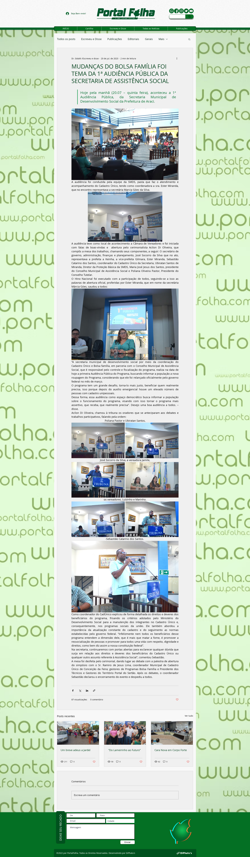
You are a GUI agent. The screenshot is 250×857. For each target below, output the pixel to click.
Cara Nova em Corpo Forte (171, 750)
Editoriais (133, 39)
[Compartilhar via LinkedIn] (87, 690)
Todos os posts (66, 39)
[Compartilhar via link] (94, 690)
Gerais (149, 39)
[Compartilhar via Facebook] (72, 690)
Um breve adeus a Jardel (75, 750)
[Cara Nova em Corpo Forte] (172, 733)
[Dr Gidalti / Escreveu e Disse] (191, 11)
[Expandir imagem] (98, 440)
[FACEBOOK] (176, 11)
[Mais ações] (177, 58)
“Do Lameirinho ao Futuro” (124, 750)
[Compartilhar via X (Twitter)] (80, 690)
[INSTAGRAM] (181, 11)
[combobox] (120, 821)
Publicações (114, 39)
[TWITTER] (186, 11)
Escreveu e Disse (91, 39)
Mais (161, 39)
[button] (189, 39)
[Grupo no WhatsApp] (171, 11)
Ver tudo (189, 715)
